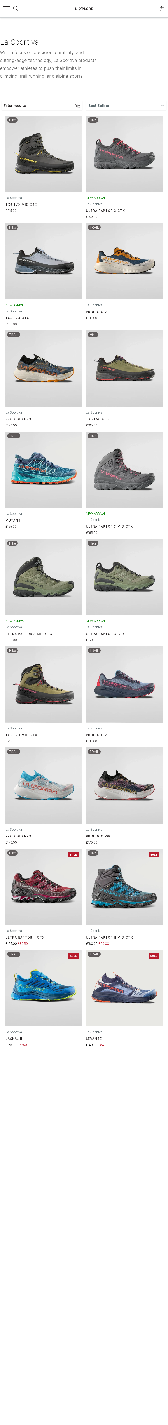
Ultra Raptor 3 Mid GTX (109, 526)
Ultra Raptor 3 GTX (105, 210)
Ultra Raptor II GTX (25, 937)
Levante (94, 1038)
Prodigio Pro (18, 419)
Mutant (13, 520)
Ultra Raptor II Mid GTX (109, 937)
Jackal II (14, 1038)
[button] (126, 105)
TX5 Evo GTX (17, 318)
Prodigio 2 (96, 312)
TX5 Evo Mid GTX (21, 204)
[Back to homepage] (84, 9)
